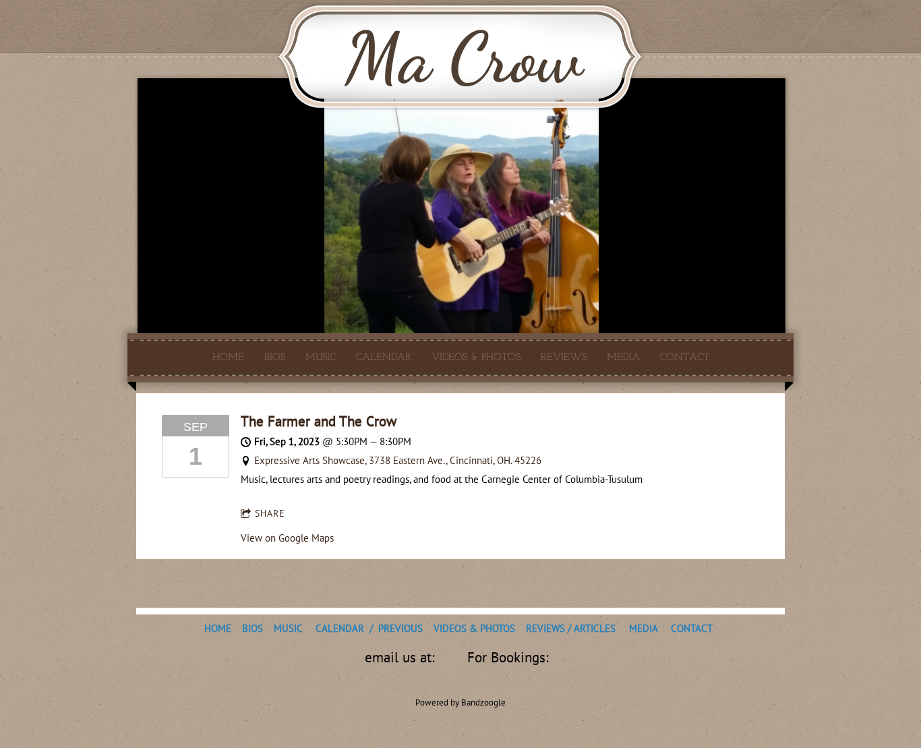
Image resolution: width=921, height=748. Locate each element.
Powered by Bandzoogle (460, 702)
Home (228, 357)
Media (623, 357)
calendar (383, 357)
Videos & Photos (476, 357)
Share (270, 513)
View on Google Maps (287, 537)
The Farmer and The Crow (318, 421)
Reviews (564, 357)
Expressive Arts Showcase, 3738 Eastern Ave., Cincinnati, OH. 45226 (397, 460)
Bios (274, 357)
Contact (684, 357)
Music (320, 357)
